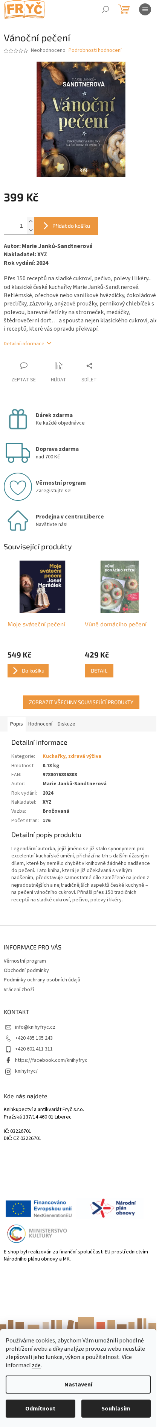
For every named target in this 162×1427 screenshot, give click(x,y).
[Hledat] (105, 9)
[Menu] (145, 9)
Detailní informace (24, 344)
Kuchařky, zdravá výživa (72, 756)
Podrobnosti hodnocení (95, 50)
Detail (99, 670)
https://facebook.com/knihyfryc (51, 1060)
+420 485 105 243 (34, 1038)
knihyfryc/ (26, 1071)
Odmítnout (40, 1408)
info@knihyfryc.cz (35, 1027)
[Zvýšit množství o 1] (30, 221)
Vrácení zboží (19, 989)
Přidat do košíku (71, 225)
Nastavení (78, 1384)
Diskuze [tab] (66, 724)
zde (36, 1365)
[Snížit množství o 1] (30, 230)
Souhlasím (115, 1408)
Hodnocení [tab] (40, 724)
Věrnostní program (25, 961)
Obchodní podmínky (26, 970)
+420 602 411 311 (34, 1049)
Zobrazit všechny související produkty (81, 702)
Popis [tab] (16, 724)
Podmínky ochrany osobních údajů (42, 980)
